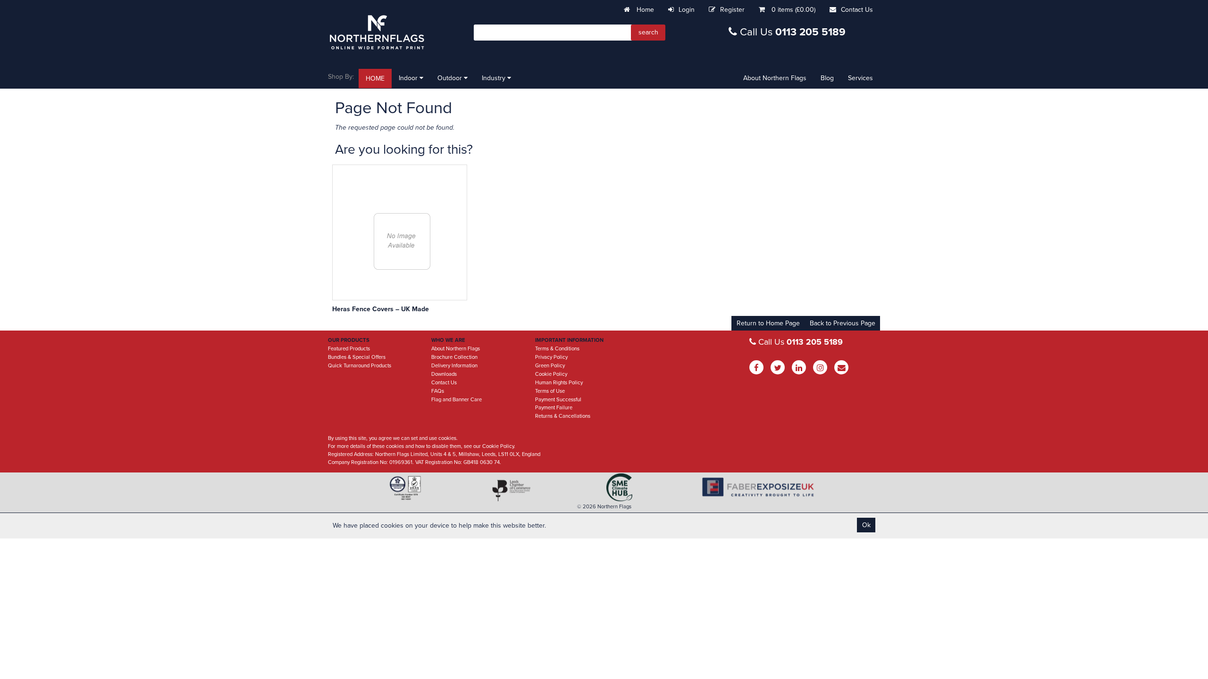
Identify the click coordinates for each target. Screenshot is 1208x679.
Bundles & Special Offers (357, 357)
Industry (494, 78)
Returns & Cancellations (562, 416)
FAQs (437, 391)
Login (687, 10)
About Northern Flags (774, 78)
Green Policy (550, 366)
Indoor (409, 78)
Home (644, 10)
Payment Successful (558, 400)
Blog (827, 78)
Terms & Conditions (557, 349)
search (648, 32)
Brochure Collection (454, 357)
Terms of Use (550, 391)
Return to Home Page (768, 323)
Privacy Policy (551, 357)
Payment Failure (553, 408)
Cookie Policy (551, 374)
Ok (866, 525)
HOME (375, 79)
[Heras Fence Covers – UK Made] (402, 241)
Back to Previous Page (842, 323)
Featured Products (349, 349)
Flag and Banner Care (456, 400)
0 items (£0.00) (793, 10)
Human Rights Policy (559, 383)
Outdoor (450, 78)
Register (732, 10)
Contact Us (857, 10)
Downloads (444, 374)
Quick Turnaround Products (359, 366)
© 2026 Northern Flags (604, 507)
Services (860, 78)
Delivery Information (454, 366)
